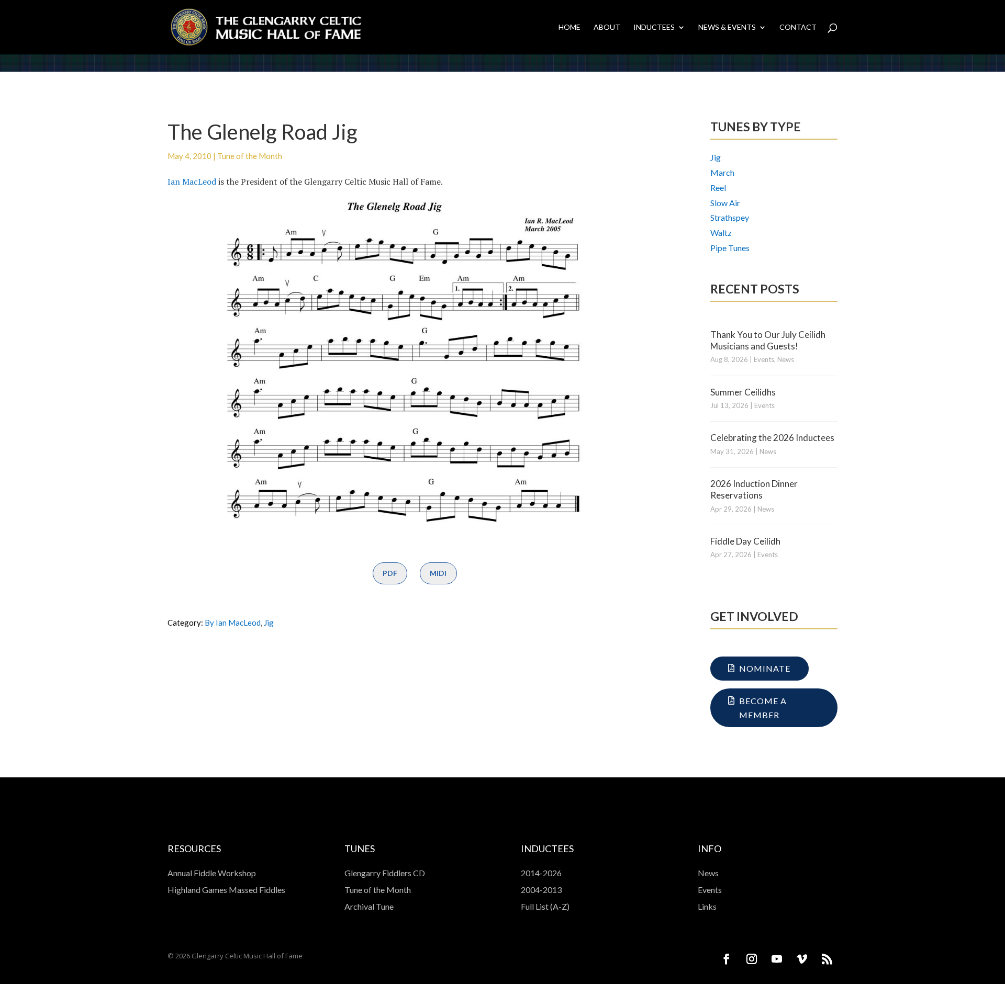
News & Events (727, 27)
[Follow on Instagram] (751, 958)
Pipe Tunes (730, 248)
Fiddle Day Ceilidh (745, 541)
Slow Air (725, 203)
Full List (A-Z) (545, 906)
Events (764, 359)
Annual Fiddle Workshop (212, 873)
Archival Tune (369, 906)
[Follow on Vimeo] (801, 958)
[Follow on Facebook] (726, 958)
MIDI (438, 573)
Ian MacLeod (192, 181)
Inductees (654, 27)
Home (569, 27)
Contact (798, 27)
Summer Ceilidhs (743, 392)
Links (707, 906)
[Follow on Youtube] (776, 958)
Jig (269, 622)
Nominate (764, 668)
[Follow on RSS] (827, 958)
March (722, 172)
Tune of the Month (249, 156)
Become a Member (763, 708)
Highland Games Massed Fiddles (226, 890)
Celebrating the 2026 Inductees (772, 437)
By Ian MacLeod (233, 622)
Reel (718, 188)
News (785, 359)
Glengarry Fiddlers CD (384, 873)
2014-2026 (541, 873)
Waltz (721, 232)
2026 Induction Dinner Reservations (754, 489)
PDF (390, 573)
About (607, 27)
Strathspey (729, 217)
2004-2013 (541, 890)
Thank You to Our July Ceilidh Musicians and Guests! (767, 340)
